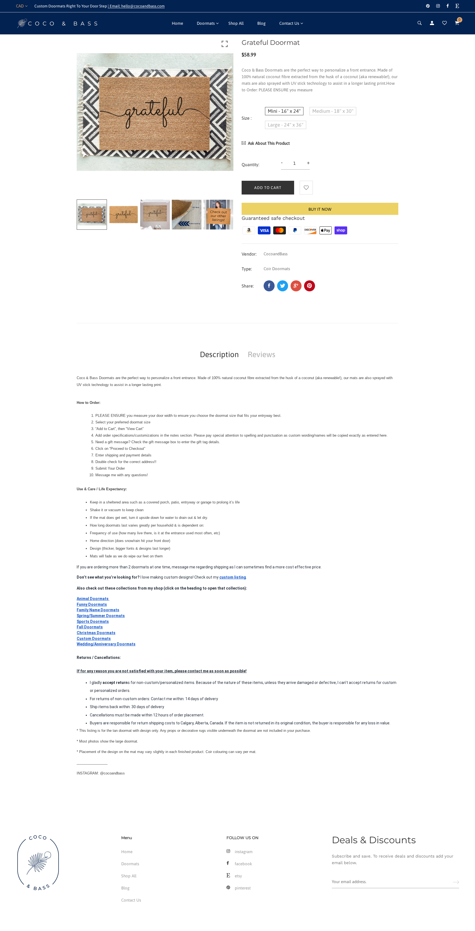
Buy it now (320, 209)
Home (177, 23)
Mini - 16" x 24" (284, 111)
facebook (243, 863)
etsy (238, 876)
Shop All (236, 23)
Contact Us (289, 23)
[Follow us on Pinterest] (309, 285)
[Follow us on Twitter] (282, 285)
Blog (261, 23)
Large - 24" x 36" (285, 125)
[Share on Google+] (296, 285)
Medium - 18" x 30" (333, 111)
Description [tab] (219, 354)
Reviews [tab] (261, 354)
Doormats (206, 23)
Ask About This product (269, 143)
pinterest (243, 888)
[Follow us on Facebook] (269, 285)
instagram (244, 851)
